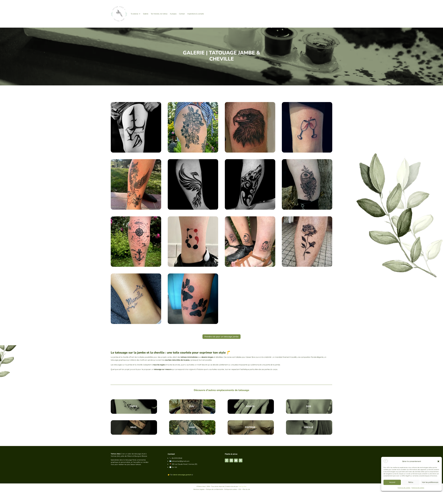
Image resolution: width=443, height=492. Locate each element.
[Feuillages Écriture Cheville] (136, 323)
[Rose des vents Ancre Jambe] (136, 266)
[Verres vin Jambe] (307, 152)
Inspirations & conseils (195, 14)
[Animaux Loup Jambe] (250, 209)
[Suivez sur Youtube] (236, 460)
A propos (173, 14)
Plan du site (246, 489)
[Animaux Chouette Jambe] (307, 209)
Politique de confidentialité (214, 489)
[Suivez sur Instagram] (231, 460)
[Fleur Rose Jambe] (307, 266)
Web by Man (242, 486)
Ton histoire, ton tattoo (159, 14)
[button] (438, 461)
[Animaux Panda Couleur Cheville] (193, 266)
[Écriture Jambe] (136, 152)
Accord (392, 482)
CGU (239, 489)
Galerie (145, 14)
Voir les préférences (430, 482)
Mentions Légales (198, 489)
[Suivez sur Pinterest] (240, 460)
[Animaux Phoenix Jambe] (136, 209)
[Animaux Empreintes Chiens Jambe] (193, 323)
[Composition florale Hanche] (193, 152)
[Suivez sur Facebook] (227, 460)
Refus (410, 482)
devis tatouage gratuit (182, 475)
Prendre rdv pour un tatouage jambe (221, 336)
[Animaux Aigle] (250, 152)
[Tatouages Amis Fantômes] (250, 266)
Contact (182, 14)
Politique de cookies (404, 488)
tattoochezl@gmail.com (180, 461)
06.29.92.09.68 (177, 458)
